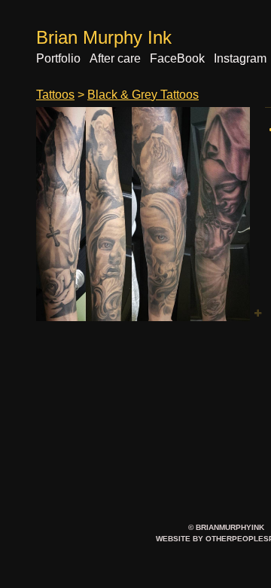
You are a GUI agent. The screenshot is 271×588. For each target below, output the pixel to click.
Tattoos (55, 94)
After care (115, 58)
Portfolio (58, 58)
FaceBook (177, 58)
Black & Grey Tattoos (143, 94)
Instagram (240, 58)
